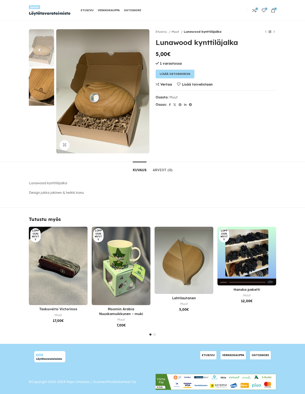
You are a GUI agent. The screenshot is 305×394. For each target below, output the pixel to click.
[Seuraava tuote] (274, 32)
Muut (176, 32)
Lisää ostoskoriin (175, 73)
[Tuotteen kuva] (58, 266)
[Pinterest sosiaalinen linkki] (180, 104)
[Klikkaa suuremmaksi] (64, 145)
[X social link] (174, 104)
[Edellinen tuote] (266, 32)
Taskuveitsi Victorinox (58, 309)
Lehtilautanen (184, 298)
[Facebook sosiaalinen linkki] (170, 104)
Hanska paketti (247, 289)
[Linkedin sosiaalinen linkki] (185, 104)
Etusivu (162, 32)
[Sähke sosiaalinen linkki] (190, 104)
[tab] (139, 168)
